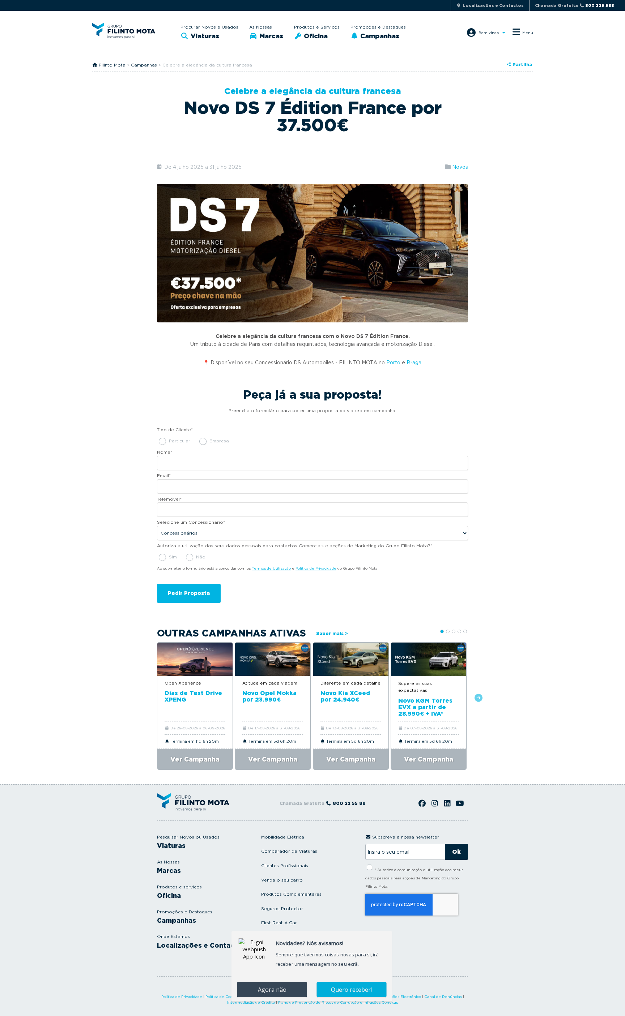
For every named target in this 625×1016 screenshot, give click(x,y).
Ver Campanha (195, 759)
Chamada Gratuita (574, 5)
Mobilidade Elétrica (282, 837)
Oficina (315, 36)
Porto (393, 362)
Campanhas (378, 36)
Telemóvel (169, 499)
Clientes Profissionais (284, 865)
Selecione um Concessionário (191, 522)
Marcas (270, 36)
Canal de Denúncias (443, 996)
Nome (164, 452)
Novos (460, 167)
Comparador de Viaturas (289, 851)
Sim (173, 557)
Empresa (219, 440)
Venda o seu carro (282, 880)
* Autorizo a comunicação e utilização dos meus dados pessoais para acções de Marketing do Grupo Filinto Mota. (414, 877)
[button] (442, 631)
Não (200, 557)
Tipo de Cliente (175, 429)
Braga (414, 362)
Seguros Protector (282, 908)
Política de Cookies (222, 996)
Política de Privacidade (316, 568)
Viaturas (204, 36)
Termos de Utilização (271, 568)
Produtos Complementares (291, 894)
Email (164, 475)
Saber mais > (332, 633)
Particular (179, 440)
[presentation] (146, 698)
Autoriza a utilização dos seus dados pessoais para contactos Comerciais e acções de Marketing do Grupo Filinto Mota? (294, 545)
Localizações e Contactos (201, 945)
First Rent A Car (279, 922)
